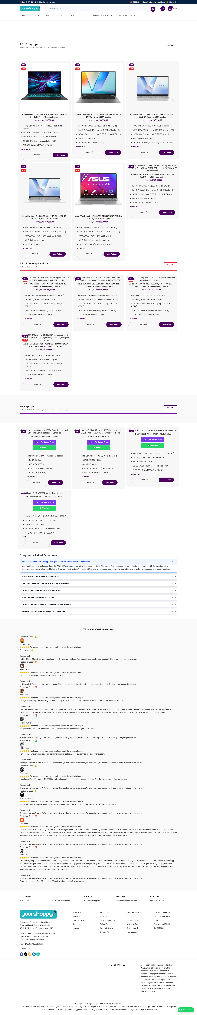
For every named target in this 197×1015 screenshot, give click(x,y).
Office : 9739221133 (161, 920)
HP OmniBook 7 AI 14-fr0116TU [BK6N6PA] (152, 434)
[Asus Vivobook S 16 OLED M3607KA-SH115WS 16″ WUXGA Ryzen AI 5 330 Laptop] (44, 189)
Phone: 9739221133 (29, 949)
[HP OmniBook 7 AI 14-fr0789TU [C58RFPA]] (44, 493)
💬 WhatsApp (44, 448)
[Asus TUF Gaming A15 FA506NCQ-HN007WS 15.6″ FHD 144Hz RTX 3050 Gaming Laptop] (151, 279)
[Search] (153, 9)
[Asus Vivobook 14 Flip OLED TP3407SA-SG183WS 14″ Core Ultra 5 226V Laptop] (98, 87)
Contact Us (131, 916)
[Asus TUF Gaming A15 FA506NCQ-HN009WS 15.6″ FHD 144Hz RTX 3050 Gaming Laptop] (46, 338)
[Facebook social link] (21, 954)
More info (36, 154)
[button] (113, 152)
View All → (171, 45)
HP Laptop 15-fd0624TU (98, 436)
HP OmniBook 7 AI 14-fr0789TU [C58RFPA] (44, 497)
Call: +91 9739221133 (29, 2)
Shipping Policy (105, 932)
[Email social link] (30, 954)
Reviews (76, 924)
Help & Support (132, 932)
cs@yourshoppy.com (48, 2)
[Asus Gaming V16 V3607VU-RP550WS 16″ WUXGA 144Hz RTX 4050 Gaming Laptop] (44, 87)
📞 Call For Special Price (44, 442)
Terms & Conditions (107, 920)
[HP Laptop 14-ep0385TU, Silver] (44, 431)
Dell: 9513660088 (160, 928)
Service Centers (133, 920)
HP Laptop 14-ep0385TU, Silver (44, 436)
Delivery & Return (106, 928)
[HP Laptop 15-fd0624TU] (98, 431)
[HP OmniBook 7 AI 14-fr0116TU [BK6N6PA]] (152, 430)
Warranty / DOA (132, 924)
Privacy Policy (105, 916)
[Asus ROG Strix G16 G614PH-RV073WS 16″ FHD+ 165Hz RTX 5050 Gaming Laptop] (46, 279)
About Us (76, 916)
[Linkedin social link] (34, 954)
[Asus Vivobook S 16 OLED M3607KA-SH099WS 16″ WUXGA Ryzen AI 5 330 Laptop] (152, 87)
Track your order (133, 928)
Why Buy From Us (79, 920)
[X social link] (25, 954)
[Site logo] (30, 8)
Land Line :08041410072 (163, 916)
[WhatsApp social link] (38, 954)
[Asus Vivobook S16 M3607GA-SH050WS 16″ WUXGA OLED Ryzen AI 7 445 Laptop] (98, 189)
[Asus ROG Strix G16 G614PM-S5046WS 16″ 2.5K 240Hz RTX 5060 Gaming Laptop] (98, 279)
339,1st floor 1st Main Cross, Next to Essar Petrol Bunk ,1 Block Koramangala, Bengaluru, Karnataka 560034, (38, 936)
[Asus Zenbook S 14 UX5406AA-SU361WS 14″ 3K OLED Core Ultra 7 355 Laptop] (152, 168)
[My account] (162, 8)
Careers (76, 928)
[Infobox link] (26, 898)
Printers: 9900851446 (162, 924)
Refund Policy (105, 924)
